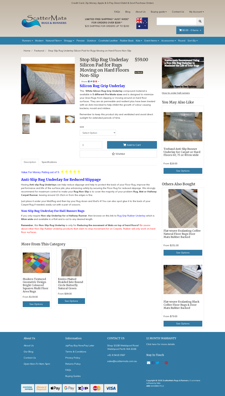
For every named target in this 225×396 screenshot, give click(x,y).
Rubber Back (127, 40)
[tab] (30, 162)
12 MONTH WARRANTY (161, 338)
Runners (26, 40)
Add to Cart (133, 145)
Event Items (150, 40)
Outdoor (91, 40)
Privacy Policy (72, 357)
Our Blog (28, 351)
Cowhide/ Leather (108, 40)
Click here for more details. (160, 344)
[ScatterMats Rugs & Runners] (44, 21)
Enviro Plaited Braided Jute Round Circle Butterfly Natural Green (70, 284)
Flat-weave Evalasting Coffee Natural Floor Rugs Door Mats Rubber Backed (182, 234)
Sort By (192, 40)
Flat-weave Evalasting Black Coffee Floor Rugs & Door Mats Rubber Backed (181, 305)
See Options (36, 304)
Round (181, 40)
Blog (127, 11)
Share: (84, 81)
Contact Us (178, 11)
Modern (39, 40)
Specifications (49, 162)
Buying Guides (73, 376)
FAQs (117, 11)
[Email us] (148, 363)
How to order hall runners (176, 92)
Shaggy (68, 40)
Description (30, 162)
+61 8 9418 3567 (116, 355)
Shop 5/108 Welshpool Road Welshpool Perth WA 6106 (123, 347)
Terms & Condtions (75, 351)
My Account (195, 11)
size (82, 126)
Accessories (167, 40)
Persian (81, 40)
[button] (118, 154)
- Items (190, 30)
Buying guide (158, 11)
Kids (138, 40)
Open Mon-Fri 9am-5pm (37, 363)
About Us (141, 11)
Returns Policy (73, 363)
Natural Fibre (53, 40)
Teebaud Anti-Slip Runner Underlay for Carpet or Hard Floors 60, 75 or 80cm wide (182, 152)
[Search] (200, 21)
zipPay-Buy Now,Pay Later (79, 345)
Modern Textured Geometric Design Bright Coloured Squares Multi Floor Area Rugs (35, 285)
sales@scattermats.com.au (122, 361)
